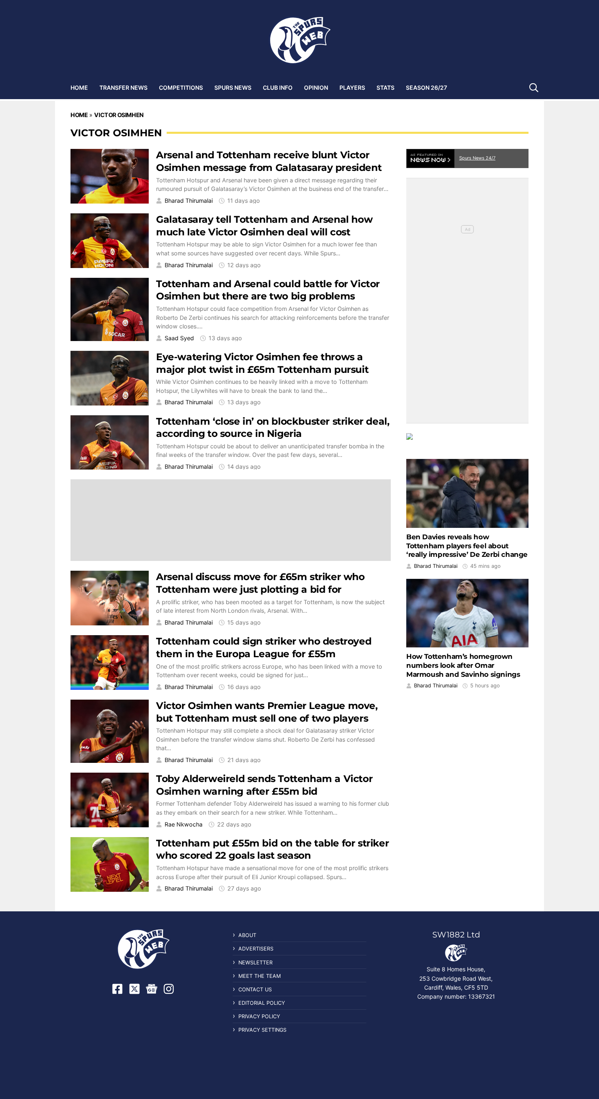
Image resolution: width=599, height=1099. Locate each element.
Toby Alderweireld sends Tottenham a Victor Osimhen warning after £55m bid (264, 785)
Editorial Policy (261, 1003)
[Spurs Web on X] (134, 989)
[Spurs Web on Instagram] (168, 989)
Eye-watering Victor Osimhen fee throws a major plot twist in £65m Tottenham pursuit (262, 363)
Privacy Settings (262, 1030)
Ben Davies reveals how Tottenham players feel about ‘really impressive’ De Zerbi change (467, 546)
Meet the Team (259, 976)
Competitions (181, 87)
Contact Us (255, 989)
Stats (385, 87)
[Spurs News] (467, 442)
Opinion (316, 87)
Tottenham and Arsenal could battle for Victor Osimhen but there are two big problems (268, 290)
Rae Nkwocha (184, 824)
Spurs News (232, 87)
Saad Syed (179, 338)
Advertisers (255, 949)
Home (79, 87)
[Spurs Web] (299, 40)
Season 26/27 (426, 87)
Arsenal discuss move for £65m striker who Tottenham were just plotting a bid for (260, 583)
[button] (533, 87)
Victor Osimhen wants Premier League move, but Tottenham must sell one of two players (267, 712)
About (247, 935)
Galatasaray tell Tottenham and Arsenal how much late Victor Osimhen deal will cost (264, 225)
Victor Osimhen (118, 114)
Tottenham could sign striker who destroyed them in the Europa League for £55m (263, 647)
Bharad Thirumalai (189, 201)
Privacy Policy (259, 1016)
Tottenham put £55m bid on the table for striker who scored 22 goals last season (272, 849)
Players (352, 87)
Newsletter (255, 962)
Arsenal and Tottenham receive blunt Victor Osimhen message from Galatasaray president (268, 161)
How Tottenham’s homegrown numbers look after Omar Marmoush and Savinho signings (463, 665)
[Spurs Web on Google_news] (151, 989)
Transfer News (123, 87)
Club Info (278, 87)
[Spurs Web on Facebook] (117, 989)
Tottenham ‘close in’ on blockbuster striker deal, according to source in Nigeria (272, 427)
